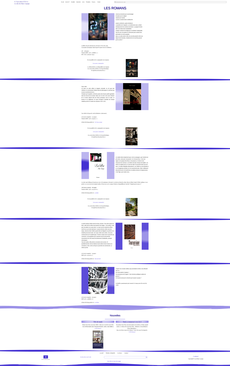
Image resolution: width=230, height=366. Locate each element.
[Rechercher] (146, 357)
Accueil (62, 1)
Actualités (73, 1)
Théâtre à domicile (110, 353)
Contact (98, 1)
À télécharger (98, 328)
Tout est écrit (98, 258)
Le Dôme (97, 302)
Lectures (119, 353)
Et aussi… (94, 1)
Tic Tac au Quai (98, 122)
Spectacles (78, 1)
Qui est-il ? (67, 1)
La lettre (96, 193)
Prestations (88, 1)
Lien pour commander (98, 63)
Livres (83, 1)
